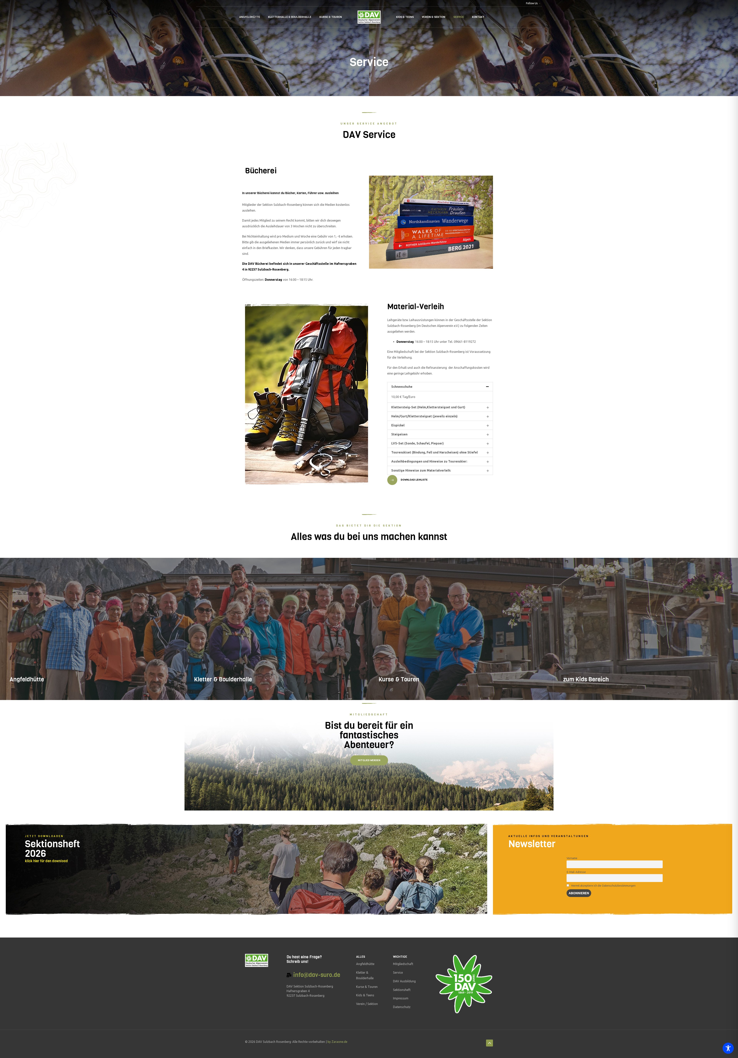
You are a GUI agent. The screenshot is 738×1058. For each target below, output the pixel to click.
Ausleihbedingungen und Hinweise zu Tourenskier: (429, 461)
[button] (440, 386)
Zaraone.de (339, 1041)
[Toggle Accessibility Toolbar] (728, 1048)
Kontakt (478, 17)
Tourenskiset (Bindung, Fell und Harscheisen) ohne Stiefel (434, 452)
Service (458, 17)
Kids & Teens (405, 17)
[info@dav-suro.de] (289, 975)
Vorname (572, 858)
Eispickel (398, 425)
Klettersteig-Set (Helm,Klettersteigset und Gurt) (428, 407)
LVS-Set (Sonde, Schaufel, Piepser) (417, 443)
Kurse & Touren (330, 17)
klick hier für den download (46, 861)
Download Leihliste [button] (414, 479)
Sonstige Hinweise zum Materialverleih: (421, 470)
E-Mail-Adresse (576, 872)
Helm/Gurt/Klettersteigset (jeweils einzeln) (424, 416)
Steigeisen (399, 434)
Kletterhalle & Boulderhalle (289, 17)
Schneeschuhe (401, 386)
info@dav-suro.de (316, 975)
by (329, 1041)
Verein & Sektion (433, 17)
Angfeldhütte (249, 17)
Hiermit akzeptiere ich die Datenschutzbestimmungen (603, 885)
